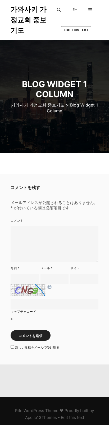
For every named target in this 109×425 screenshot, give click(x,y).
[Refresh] (50, 287)
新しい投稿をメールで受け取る (37, 347)
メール (46, 268)
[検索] (59, 9)
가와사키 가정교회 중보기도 (29, 19)
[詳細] (75, 9)
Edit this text (76, 30)
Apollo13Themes (41, 417)
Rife (18, 410)
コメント (17, 221)
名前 (15, 268)
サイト (75, 268)
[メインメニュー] (90, 9)
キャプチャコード (23, 311)
